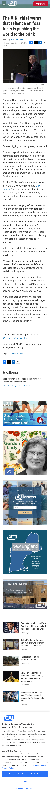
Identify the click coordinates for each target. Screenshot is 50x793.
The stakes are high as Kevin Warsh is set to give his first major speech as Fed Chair (33, 626)
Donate (41, 4)
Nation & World (17, 354)
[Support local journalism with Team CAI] (25, 413)
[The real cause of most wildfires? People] (11, 661)
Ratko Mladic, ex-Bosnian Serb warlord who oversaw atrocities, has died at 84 (32, 643)
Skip (25, 781)
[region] (25, 752)
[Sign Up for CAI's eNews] (25, 503)
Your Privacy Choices (25, 789)
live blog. (15, 338)
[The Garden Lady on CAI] (25, 453)
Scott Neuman (17, 39)
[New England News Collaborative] (25, 552)
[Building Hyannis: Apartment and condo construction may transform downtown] (25, 594)
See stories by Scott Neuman (16, 385)
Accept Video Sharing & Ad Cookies (25, 774)
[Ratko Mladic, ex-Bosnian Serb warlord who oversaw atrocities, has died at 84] (11, 644)
